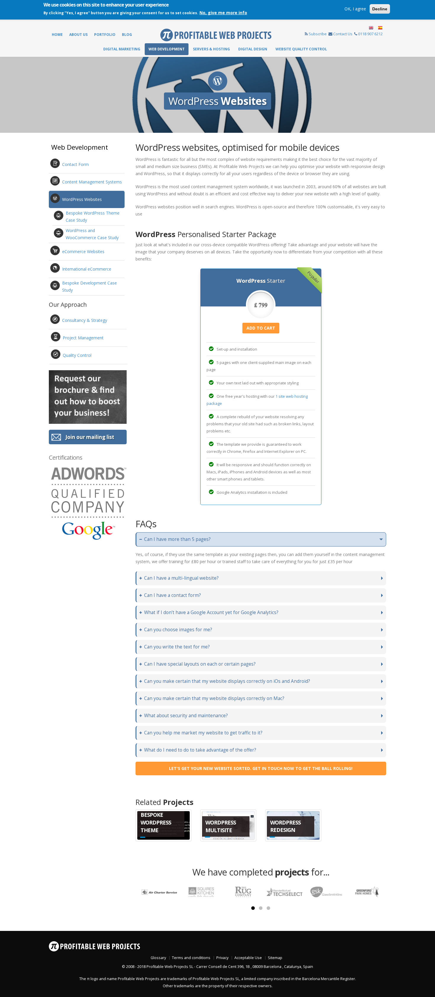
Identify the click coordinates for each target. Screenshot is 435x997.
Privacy (222, 957)
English (371, 28)
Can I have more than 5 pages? (177, 539)
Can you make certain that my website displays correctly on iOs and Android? (227, 681)
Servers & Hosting (211, 49)
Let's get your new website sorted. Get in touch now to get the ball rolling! (260, 768)
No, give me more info (223, 12)
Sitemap (275, 957)
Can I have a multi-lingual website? (181, 578)
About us (78, 34)
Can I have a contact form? (172, 595)
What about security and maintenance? (186, 715)
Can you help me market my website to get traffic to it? (203, 733)
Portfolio (104, 34)
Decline (379, 9)
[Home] (215, 34)
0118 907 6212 (370, 33)
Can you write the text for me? (177, 647)
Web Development (167, 49)
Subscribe (318, 33)
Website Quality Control (301, 49)
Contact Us (342, 33)
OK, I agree (355, 9)
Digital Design (252, 49)
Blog (127, 34)
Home (57, 34)
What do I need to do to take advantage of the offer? (200, 750)
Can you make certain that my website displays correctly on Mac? (214, 698)
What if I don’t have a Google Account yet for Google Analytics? (211, 612)
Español (380, 28)
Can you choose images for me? (178, 630)
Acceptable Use (248, 957)
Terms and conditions (191, 957)
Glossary (158, 957)
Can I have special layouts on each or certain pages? (200, 664)
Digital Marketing (121, 49)
